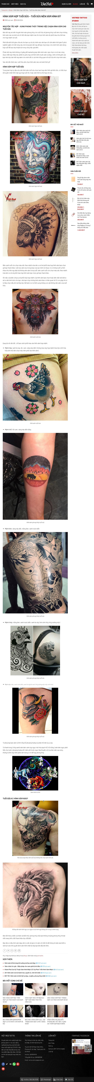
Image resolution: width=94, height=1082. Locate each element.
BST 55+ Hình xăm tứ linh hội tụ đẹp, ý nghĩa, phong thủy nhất (30, 976)
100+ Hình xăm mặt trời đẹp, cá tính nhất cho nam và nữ (13, 1000)
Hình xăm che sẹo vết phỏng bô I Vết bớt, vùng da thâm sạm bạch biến (56, 1022)
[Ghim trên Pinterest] (15, 950)
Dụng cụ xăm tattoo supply (56, 1049)
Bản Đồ (70, 1079)
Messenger (47, 1079)
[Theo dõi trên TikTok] (6, 1064)
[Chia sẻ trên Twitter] (8, 950)
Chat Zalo (59, 1079)
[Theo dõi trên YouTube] (3, 1069)
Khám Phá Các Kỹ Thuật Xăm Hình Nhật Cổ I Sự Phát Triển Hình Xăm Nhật (34, 969)
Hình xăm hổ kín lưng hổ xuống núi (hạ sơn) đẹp (25, 963)
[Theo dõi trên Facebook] (3, 1064)
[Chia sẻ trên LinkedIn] (19, 950)
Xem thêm (75, 52)
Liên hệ (82, 4)
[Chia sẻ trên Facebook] (4, 950)
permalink (40, 955)
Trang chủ (5, 4)
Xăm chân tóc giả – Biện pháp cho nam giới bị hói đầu (27, 966)
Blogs (75, 4)
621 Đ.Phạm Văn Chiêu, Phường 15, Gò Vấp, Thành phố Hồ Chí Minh (35, 1049)
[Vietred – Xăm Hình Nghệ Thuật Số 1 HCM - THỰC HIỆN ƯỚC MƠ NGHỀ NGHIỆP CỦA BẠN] (47, 3)
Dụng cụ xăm (66, 4)
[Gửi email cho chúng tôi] (10, 1064)
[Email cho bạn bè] (11, 950)
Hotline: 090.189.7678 (31, 1079)
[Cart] (92, 4)
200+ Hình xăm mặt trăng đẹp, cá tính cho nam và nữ (57, 999)
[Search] (88, 4)
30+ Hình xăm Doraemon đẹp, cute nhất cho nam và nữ (13, 1022)
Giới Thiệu (51, 1043)
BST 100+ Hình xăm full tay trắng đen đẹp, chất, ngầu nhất (35, 1022)
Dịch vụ (23, 4)
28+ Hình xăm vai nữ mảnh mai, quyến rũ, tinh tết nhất (28, 973)
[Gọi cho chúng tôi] (14, 1064)
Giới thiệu (14, 4)
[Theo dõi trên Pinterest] (17, 1064)
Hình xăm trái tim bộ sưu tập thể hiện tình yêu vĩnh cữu (34, 1000)
